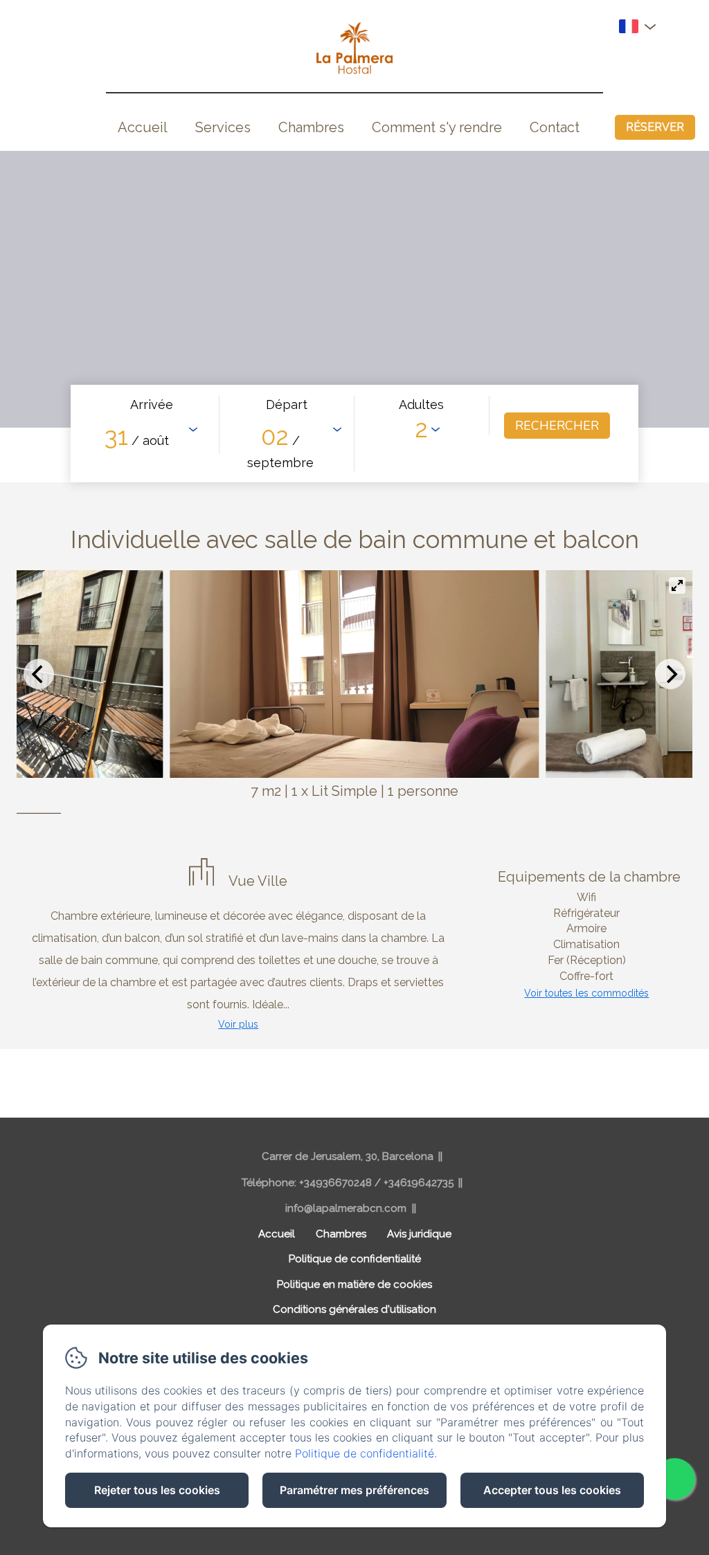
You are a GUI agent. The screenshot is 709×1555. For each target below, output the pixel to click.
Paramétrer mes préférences (354, 1490)
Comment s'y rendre (437, 127)
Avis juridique (419, 1234)
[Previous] (39, 674)
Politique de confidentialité (355, 1259)
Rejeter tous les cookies (157, 1490)
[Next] (670, 674)
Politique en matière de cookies (354, 1284)
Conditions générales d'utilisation (354, 1309)
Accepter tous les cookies (552, 1490)
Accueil (143, 127)
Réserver (655, 127)
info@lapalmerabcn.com (345, 1208)
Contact (555, 127)
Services (223, 127)
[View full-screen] (677, 585)
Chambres (311, 127)
